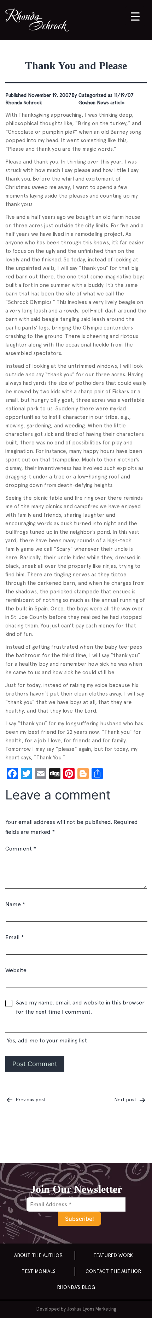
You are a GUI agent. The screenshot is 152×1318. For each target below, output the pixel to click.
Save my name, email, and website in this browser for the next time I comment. (80, 1007)
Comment (20, 848)
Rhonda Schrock (23, 102)
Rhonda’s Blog (76, 1287)
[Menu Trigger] (135, 16)
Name (15, 904)
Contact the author (113, 1271)
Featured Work (113, 1255)
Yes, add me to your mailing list (46, 1040)
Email (14, 937)
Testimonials (38, 1271)
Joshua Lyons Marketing (91, 1309)
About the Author (38, 1255)
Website (16, 970)
